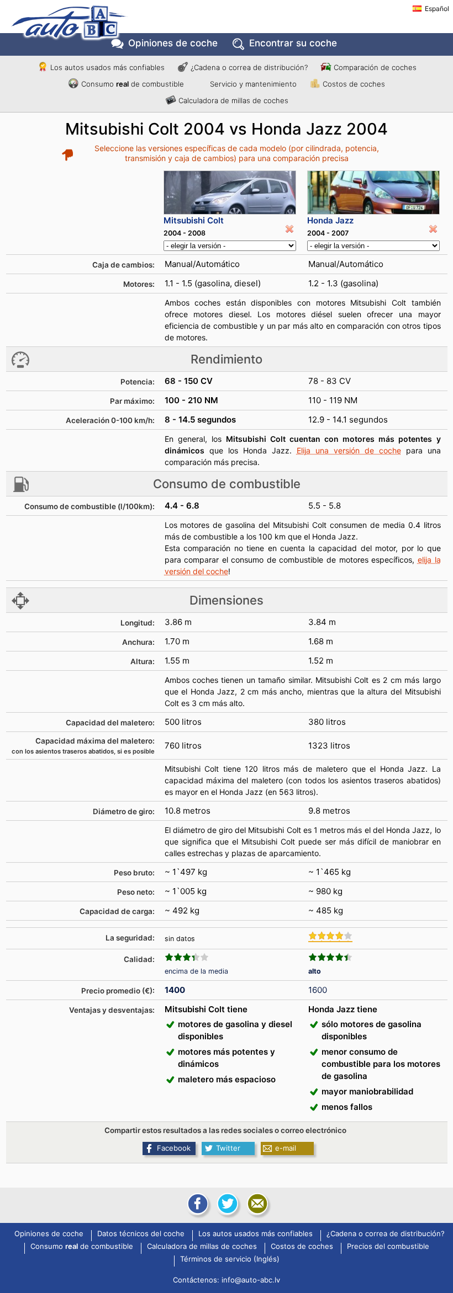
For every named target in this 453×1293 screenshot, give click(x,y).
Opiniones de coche (48, 1234)
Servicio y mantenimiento (253, 83)
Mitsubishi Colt (194, 220)
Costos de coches (354, 83)
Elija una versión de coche (349, 450)
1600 (317, 990)
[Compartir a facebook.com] (196, 1203)
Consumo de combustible (132, 83)
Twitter (228, 1148)
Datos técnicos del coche (141, 1234)
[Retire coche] (289, 229)
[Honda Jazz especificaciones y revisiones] (373, 192)
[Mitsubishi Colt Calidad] (187, 957)
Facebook (174, 1148)
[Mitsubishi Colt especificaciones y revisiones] (230, 192)
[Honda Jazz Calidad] (330, 957)
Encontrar (293, 43)
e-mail (285, 1148)
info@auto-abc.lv (251, 1279)
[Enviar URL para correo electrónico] (256, 1203)
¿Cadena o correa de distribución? (249, 67)
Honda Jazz (330, 220)
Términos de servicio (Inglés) (230, 1259)
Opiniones (173, 43)
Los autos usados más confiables (107, 67)
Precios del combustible (388, 1247)
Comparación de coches (375, 67)
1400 (175, 990)
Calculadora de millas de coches (233, 100)
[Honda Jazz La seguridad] (330, 936)
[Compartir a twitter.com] (226, 1203)
